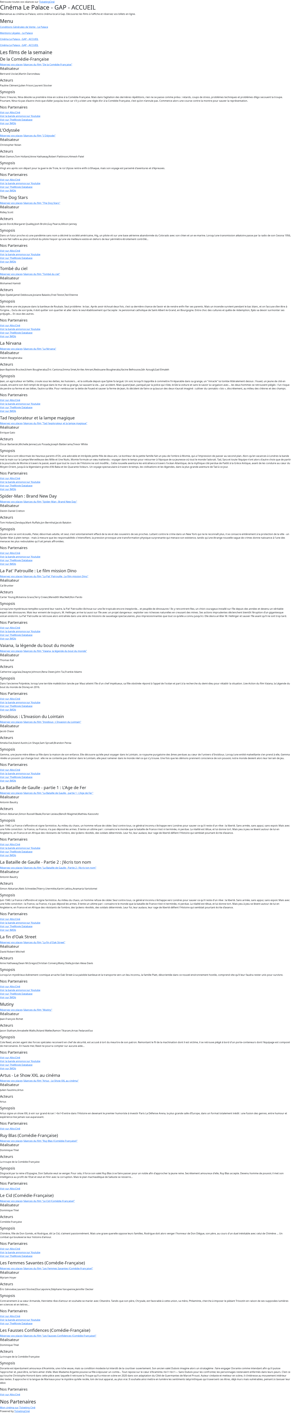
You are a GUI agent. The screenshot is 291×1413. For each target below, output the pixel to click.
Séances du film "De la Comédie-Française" (47, 64)
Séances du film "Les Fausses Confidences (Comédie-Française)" (59, 1335)
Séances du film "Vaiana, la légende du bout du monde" (55, 651)
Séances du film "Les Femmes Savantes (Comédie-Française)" (58, 1268)
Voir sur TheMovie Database (16, 119)
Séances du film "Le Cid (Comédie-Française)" (49, 1201)
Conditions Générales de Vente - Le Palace (24, 27)
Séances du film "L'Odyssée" (39, 135)
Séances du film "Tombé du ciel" (41, 274)
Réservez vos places (11, 64)
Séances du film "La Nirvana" (39, 348)
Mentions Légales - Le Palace (16, 33)
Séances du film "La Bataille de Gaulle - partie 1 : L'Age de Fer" (58, 793)
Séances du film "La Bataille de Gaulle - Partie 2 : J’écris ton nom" (59, 867)
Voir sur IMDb (8, 123)
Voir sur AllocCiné (10, 112)
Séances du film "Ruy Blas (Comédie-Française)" (50, 1141)
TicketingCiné (47, 1)
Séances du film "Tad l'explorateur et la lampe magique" (55, 423)
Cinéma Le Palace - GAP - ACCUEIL (19, 39)
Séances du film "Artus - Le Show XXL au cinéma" (51, 1080)
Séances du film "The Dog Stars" (41, 203)
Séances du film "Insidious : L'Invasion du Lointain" (52, 722)
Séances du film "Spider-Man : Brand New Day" (50, 501)
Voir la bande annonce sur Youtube (20, 116)
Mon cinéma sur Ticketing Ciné (17, 1407)
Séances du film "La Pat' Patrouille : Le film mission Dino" (55, 576)
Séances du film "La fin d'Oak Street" (44, 942)
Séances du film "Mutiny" (37, 1009)
